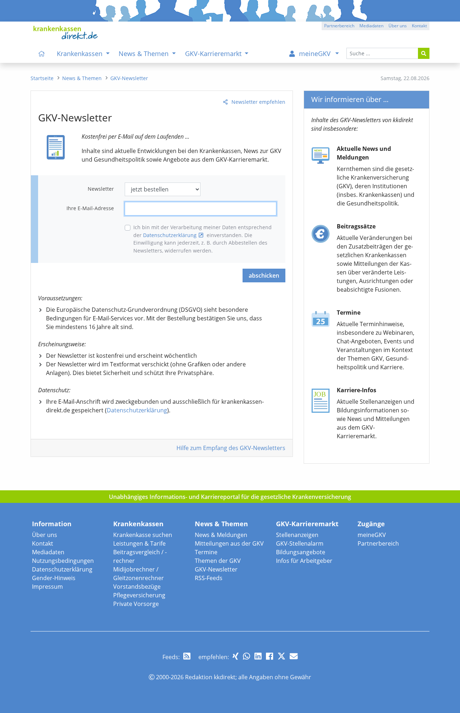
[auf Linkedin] (258, 656)
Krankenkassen (138, 523)
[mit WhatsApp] (246, 656)
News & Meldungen (221, 535)
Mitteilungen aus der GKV (229, 543)
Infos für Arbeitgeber (304, 561)
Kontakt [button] (419, 26)
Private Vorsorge (136, 604)
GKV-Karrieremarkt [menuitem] (214, 53)
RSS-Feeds (208, 578)
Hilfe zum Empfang (230, 448)
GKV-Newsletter (216, 569)
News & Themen (221, 523)
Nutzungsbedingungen (63, 561)
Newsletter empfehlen (258, 101)
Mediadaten (48, 552)
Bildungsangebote (300, 552)
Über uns (44, 535)
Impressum (47, 587)
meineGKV (372, 535)
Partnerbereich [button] (339, 26)
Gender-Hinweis (53, 578)
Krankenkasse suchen (142, 535)
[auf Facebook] (269, 656)
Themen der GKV (218, 561)
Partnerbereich (378, 543)
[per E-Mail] (294, 656)
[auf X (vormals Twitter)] (281, 656)
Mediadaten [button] (371, 26)
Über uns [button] (397, 26)
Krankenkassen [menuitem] (80, 53)
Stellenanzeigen (297, 535)
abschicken (264, 275)
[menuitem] (41, 53)
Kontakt (42, 543)
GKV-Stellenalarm (299, 543)
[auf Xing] (236, 656)
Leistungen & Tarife (139, 543)
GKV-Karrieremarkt (307, 523)
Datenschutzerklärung (170, 235)
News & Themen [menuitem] (144, 53)
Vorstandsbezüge (137, 587)
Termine (206, 552)
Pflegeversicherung (139, 595)
